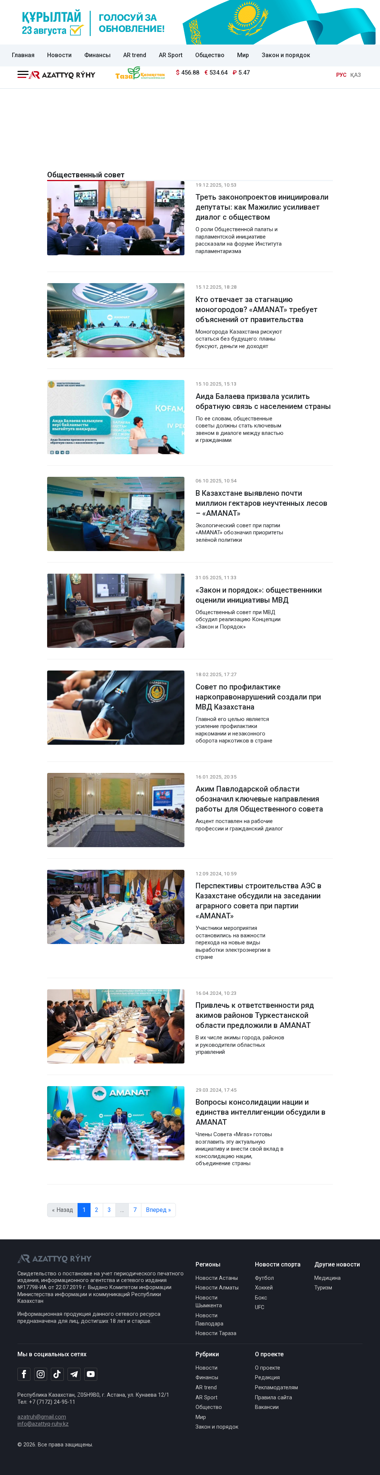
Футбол (264, 1278)
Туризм (323, 1288)
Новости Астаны (217, 1278)
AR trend (134, 55)
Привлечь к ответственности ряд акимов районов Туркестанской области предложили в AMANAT (255, 1015)
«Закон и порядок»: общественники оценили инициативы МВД (259, 595)
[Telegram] (74, 1374)
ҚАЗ (355, 75)
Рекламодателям (276, 1387)
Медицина (327, 1278)
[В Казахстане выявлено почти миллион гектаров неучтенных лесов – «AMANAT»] (115, 515)
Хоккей (264, 1288)
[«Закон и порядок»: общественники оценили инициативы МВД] (115, 612)
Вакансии (267, 1407)
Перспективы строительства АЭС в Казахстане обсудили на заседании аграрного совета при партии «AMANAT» (258, 900)
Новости (59, 55)
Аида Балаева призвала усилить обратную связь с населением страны (263, 401)
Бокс (261, 1298)
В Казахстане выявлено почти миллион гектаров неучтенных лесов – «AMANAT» (261, 503)
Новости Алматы (217, 1288)
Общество (210, 55)
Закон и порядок (286, 55)
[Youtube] (91, 1374)
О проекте (267, 1368)
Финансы (97, 55)
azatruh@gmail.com (41, 1417)
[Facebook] (24, 1374)
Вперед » (158, 1209)
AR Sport (171, 55)
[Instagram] (41, 1374)
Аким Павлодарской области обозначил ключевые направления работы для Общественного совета (259, 798)
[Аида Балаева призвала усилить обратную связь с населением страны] (115, 418)
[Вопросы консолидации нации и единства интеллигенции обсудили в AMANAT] (115, 1124)
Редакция (267, 1377)
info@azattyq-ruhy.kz (43, 1424)
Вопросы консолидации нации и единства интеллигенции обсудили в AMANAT (260, 1112)
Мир (243, 55)
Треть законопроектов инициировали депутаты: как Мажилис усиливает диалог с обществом (262, 207)
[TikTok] (57, 1374)
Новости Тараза (216, 1333)
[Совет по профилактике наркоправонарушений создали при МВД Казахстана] (115, 709)
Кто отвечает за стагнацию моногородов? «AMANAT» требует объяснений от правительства (257, 309)
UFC (259, 1307)
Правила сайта (273, 1397)
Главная (23, 55)
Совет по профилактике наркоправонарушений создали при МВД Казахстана (258, 696)
